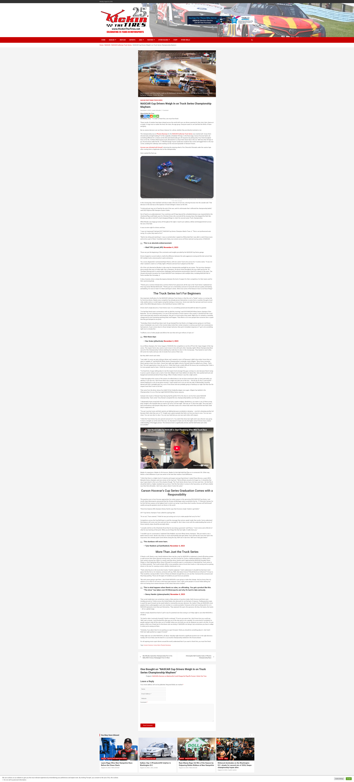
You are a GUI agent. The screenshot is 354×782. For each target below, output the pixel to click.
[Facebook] (145, 116)
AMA (140, 40)
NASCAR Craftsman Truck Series (151, 100)
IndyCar (123, 40)
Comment (143, 702)
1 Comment (165, 110)
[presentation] (250, 735)
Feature (150, 40)
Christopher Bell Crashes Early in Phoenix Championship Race (198, 657)
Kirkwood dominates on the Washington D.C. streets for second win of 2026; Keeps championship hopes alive (157, 765)
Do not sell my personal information (15, 780)
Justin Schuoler (156, 110)
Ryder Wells (185, 40)
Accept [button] (349, 778)
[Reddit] (151, 116)
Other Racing (163, 40)
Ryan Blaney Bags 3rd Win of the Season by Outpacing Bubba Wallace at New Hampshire (118, 764)
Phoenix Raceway (162, 134)
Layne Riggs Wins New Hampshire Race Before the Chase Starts (194, 764)
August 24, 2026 (105, 767)
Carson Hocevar (148, 645)
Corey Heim (156, 645)
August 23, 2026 (144, 770)
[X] (142, 116)
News (148, 758)
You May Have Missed (110, 735)
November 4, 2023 (145, 110)
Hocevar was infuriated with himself (151, 147)
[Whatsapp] (154, 116)
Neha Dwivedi (115, 767)
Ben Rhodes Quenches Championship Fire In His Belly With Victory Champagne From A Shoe (157, 657)
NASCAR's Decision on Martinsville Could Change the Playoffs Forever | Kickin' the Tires (179, 676)
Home (103, 40)
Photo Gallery (229, 758)
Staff (175, 40)
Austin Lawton (154, 770)
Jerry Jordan (232, 767)
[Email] (157, 116)
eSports (132, 40)
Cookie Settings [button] (339, 778)
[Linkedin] (148, 116)
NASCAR (111, 40)
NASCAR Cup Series (112, 758)
